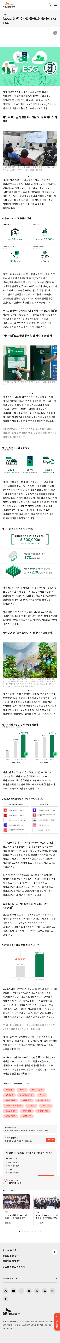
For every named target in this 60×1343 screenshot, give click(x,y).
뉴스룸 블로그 (52, 1291)
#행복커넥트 (43, 1111)
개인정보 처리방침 (11, 1261)
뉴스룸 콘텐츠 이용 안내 (14, 1267)
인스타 (29, 1291)
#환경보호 (27, 1116)
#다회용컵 (27, 1100)
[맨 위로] (54, 1252)
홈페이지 (5, 1291)
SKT (10, 5)
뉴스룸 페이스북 (5, 1298)
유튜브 (13, 1291)
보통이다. (11, 1169)
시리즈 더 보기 (57, 1321)
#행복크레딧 (10, 1116)
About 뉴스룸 (9, 1250)
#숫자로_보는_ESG (13, 1106)
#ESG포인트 (37, 1090)
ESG (5, 15)
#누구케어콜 (10, 1100)
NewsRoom (9, 6)
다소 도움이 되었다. (14, 1166)
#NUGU (9, 1095)
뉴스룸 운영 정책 (11, 1256)
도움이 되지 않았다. (14, 1173)
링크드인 (44, 1291)
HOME (6, 1084)
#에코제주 (46, 1106)
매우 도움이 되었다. (14, 1162)
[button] (29, 176)
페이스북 (21, 1291)
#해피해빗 (27, 1111)
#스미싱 (31, 1106)
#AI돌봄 (9, 1090)
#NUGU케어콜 (26, 1095)
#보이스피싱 (43, 1100)
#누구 (41, 1095)
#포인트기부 (10, 1111)
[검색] (50, 5)
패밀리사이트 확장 (30, 1279)
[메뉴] (55, 5)
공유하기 (55, 33)
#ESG (22, 1090)
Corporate (17, 1084)
